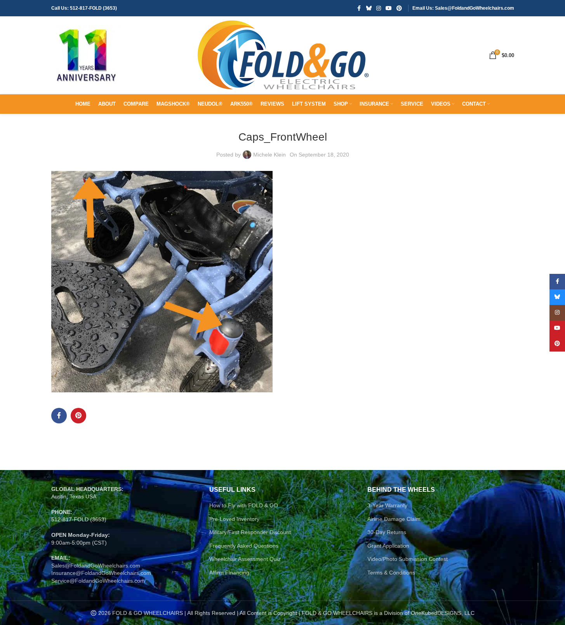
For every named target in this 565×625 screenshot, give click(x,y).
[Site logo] (86, 55)
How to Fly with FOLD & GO (243, 505)
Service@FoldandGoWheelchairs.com (98, 581)
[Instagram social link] (378, 8)
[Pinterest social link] (399, 8)
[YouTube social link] (388, 8)
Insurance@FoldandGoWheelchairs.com (101, 573)
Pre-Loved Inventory (234, 519)
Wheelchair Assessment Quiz (245, 559)
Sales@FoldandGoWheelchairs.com (95, 565)
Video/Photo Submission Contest (407, 559)
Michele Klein (269, 154)
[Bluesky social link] (369, 8)
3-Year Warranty (387, 505)
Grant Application (388, 546)
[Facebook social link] (359, 8)
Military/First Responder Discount (250, 532)
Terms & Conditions (391, 572)
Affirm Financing (229, 572)
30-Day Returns (386, 532)
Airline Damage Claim (394, 519)
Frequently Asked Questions (243, 546)
